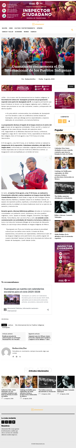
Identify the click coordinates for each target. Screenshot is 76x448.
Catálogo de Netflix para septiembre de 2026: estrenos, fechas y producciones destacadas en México (64, 175)
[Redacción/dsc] (6, 352)
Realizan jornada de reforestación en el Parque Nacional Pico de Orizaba (11, 337)
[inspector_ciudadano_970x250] (38, 10)
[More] (69, 121)
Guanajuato (6, 327)
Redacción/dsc (30, 79)
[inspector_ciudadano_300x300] (65, 108)
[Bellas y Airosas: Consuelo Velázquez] (65, 207)
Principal (49, 62)
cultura (10, 325)
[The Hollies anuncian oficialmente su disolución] (65, 188)
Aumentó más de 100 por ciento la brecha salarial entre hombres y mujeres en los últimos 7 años (39, 337)
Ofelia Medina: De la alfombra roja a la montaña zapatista (64, 236)
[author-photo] (2, 398)
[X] (20, 356)
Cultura (39, 62)
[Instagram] (16, 356)
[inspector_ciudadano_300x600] (65, 282)
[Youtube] (13, 422)
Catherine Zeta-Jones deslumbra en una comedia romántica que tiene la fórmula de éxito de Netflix (64, 151)
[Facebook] (13, 356)
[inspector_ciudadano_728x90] (26, 90)
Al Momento (28, 62)
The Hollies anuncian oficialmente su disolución (63, 197)
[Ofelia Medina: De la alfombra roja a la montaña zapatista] (65, 226)
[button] (66, 30)
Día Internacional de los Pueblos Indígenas (29, 325)
